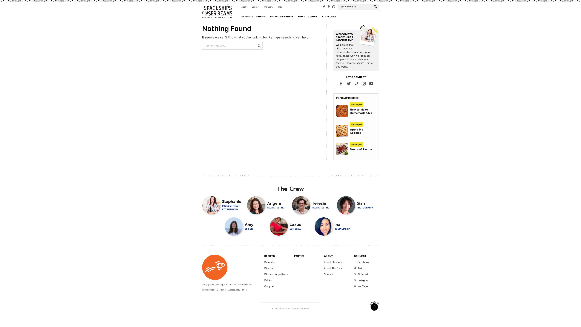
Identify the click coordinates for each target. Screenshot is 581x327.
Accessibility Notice (237, 290)
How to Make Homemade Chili (361, 111)
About (244, 7)
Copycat (313, 16)
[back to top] (374, 306)
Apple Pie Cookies (356, 131)
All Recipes (329, 16)
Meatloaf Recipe (361, 149)
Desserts (247, 16)
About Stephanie (333, 262)
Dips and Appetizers (281, 16)
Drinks (301, 16)
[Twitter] (348, 85)
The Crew (268, 7)
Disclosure (221, 290)
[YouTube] (371, 85)
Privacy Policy (208, 290)
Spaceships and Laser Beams (217, 11)
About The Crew (333, 268)
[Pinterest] (328, 7)
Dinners (261, 16)
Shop (279, 7)
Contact (255, 7)
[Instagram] (333, 7)
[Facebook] (324, 7)
